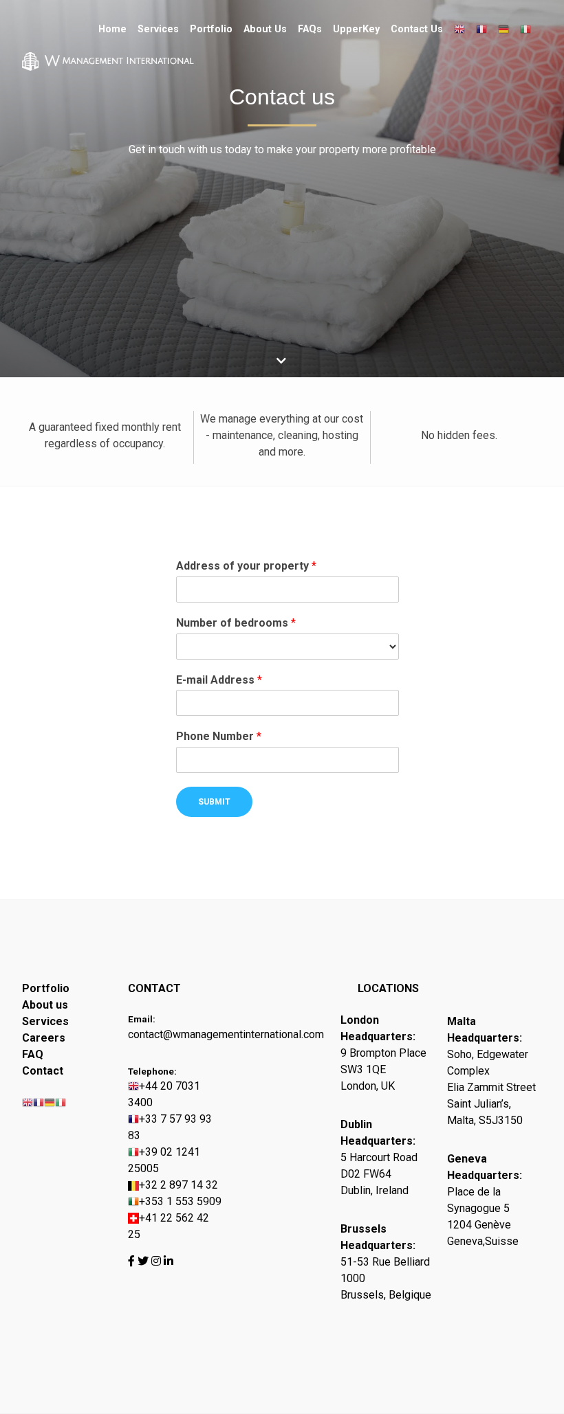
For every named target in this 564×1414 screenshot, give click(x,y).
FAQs (310, 29)
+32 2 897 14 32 (178, 1184)
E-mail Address (219, 679)
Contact (42, 1070)
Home (112, 29)
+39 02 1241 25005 (164, 1160)
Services (158, 29)
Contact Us (417, 29)
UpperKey (356, 29)
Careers (43, 1037)
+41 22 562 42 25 (168, 1226)
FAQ (32, 1054)
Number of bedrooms (236, 622)
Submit (214, 802)
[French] (481, 29)
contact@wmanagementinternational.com (175, 1034)
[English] (459, 29)
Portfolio (211, 29)
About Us (265, 29)
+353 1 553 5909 (180, 1201)
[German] (503, 29)
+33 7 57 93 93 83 (170, 1127)
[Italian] (525, 29)
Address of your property (246, 565)
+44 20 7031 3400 (164, 1094)
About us (45, 1004)
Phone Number (218, 736)
